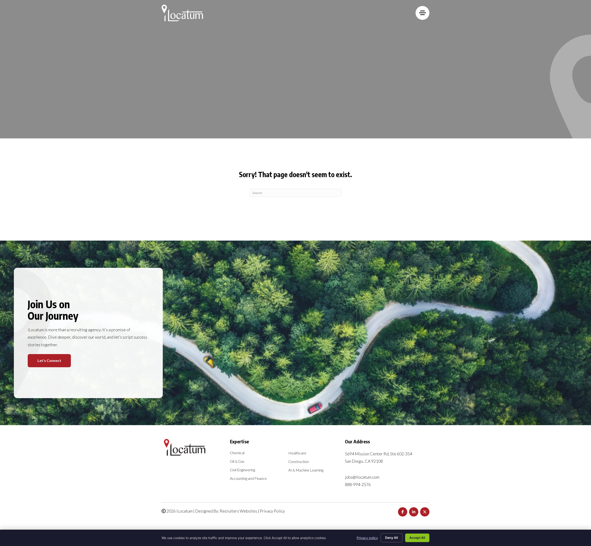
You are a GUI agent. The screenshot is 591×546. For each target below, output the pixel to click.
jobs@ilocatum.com (362, 477)
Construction (298, 462)
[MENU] (422, 13)
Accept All (417, 538)
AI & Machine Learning (305, 470)
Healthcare (297, 453)
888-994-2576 (358, 484)
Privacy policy (367, 538)
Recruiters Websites (238, 510)
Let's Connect (49, 360)
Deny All (391, 538)
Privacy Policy (272, 510)
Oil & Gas (237, 461)
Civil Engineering (242, 470)
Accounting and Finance (248, 478)
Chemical (237, 453)
